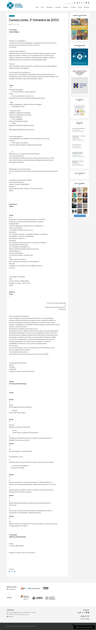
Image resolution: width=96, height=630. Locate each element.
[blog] (88, 2)
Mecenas (86, 7)
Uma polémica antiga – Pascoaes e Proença (77, 153)
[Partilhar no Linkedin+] (14, 571)
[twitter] (84, 2)
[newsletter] (77, 2)
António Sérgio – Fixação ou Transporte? (79, 136)
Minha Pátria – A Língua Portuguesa (77, 161)
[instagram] (81, 2)
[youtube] (86, 2)
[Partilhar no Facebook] (9, 571)
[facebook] (79, 2)
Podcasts (73, 7)
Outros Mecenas (12, 589)
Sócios (80, 7)
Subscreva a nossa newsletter (84, 627)
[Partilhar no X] (12, 571)
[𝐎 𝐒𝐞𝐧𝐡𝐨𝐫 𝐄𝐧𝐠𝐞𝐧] (85, 205)
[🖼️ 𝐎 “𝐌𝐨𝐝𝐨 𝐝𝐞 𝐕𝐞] (74, 205)
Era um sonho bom (76, 144)
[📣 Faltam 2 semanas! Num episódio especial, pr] (85, 195)
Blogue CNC (79, 123)
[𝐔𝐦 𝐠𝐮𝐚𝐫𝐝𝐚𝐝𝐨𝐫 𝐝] (79, 211)
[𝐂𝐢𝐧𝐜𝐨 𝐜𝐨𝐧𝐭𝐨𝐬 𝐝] (85, 211)
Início (37, 7)
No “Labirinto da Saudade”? (78, 128)
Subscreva (85, 618)
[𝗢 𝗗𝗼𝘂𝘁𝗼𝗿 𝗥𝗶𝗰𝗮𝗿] (79, 205)
